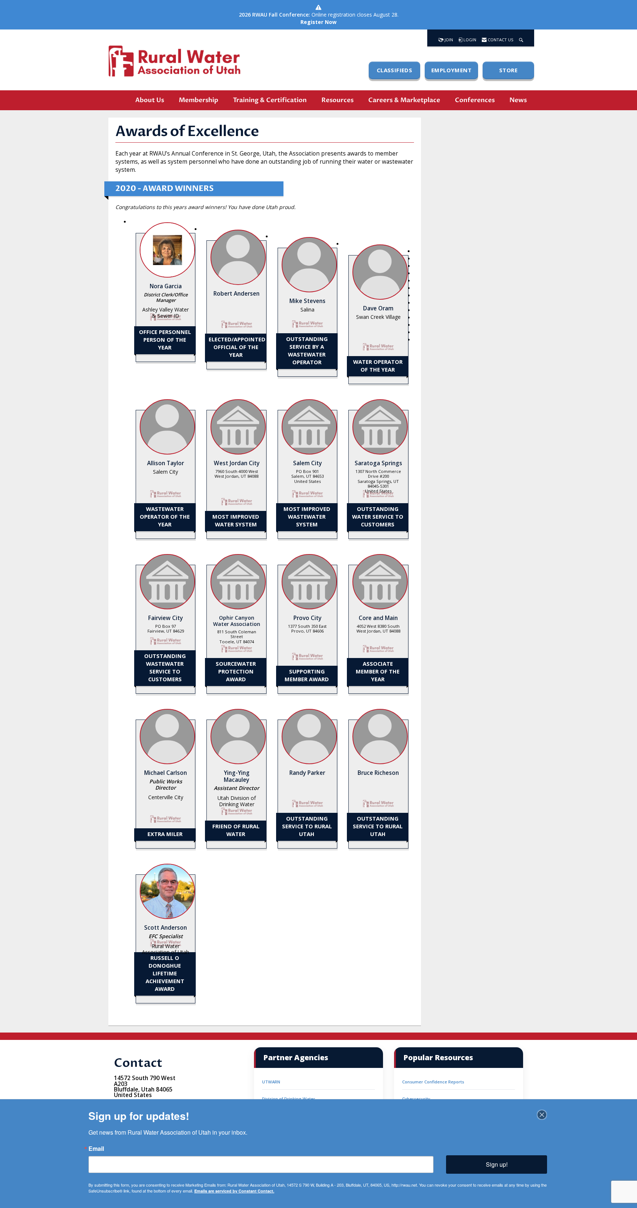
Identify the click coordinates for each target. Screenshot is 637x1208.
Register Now (318, 21)
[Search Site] (521, 38)
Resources (337, 100)
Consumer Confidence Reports (433, 1082)
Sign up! (497, 1164)
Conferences (475, 100)
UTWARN (271, 1082)
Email (96, 1149)
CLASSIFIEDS (394, 70)
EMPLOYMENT (451, 70)
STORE (508, 70)
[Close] (541, 1114)
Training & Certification (270, 100)
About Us (149, 100)
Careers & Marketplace (404, 100)
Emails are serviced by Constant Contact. (234, 1191)
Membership (198, 100)
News (518, 100)
